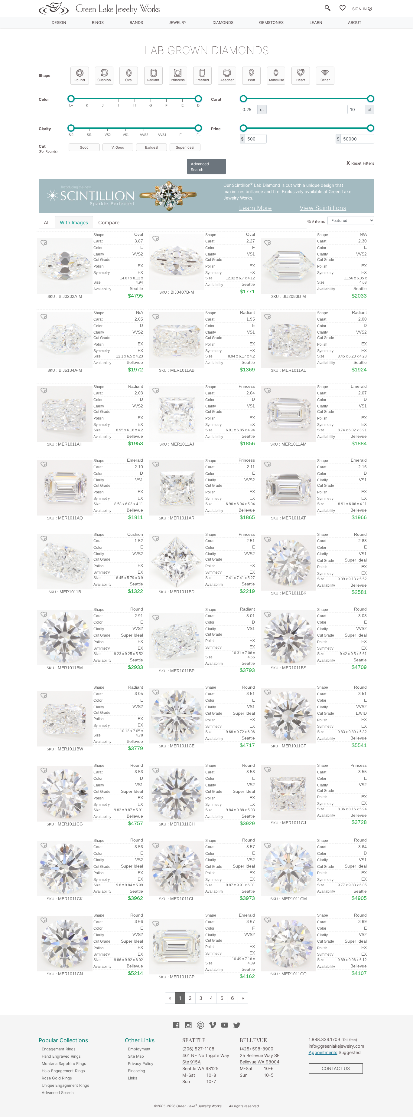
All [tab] (47, 222)
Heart (300, 80)
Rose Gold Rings (57, 1078)
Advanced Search (58, 1092)
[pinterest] (200, 1026)
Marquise (276, 80)
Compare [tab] (108, 222)
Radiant (153, 80)
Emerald (202, 80)
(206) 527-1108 (198, 1048)
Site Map (136, 1056)
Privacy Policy (140, 1063)
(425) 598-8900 (256, 1048)
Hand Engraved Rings (61, 1056)
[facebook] (176, 1026)
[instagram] (188, 1026)
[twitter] (237, 1026)
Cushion (104, 80)
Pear (251, 80)
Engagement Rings (59, 1049)
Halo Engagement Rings (63, 1071)
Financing (136, 1071)
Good (84, 147)
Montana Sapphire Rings (64, 1063)
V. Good (118, 147)
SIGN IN (359, 9)
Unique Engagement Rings (65, 1085)
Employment (139, 1049)
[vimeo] (213, 1026)
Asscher (227, 80)
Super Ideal (185, 147)
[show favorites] (342, 9)
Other (325, 80)
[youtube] (225, 1026)
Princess (178, 80)
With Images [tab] (74, 222)
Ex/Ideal (151, 147)
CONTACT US (336, 1068)
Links (132, 1078)
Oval (128, 80)
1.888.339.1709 (324, 1039)
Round (79, 80)
